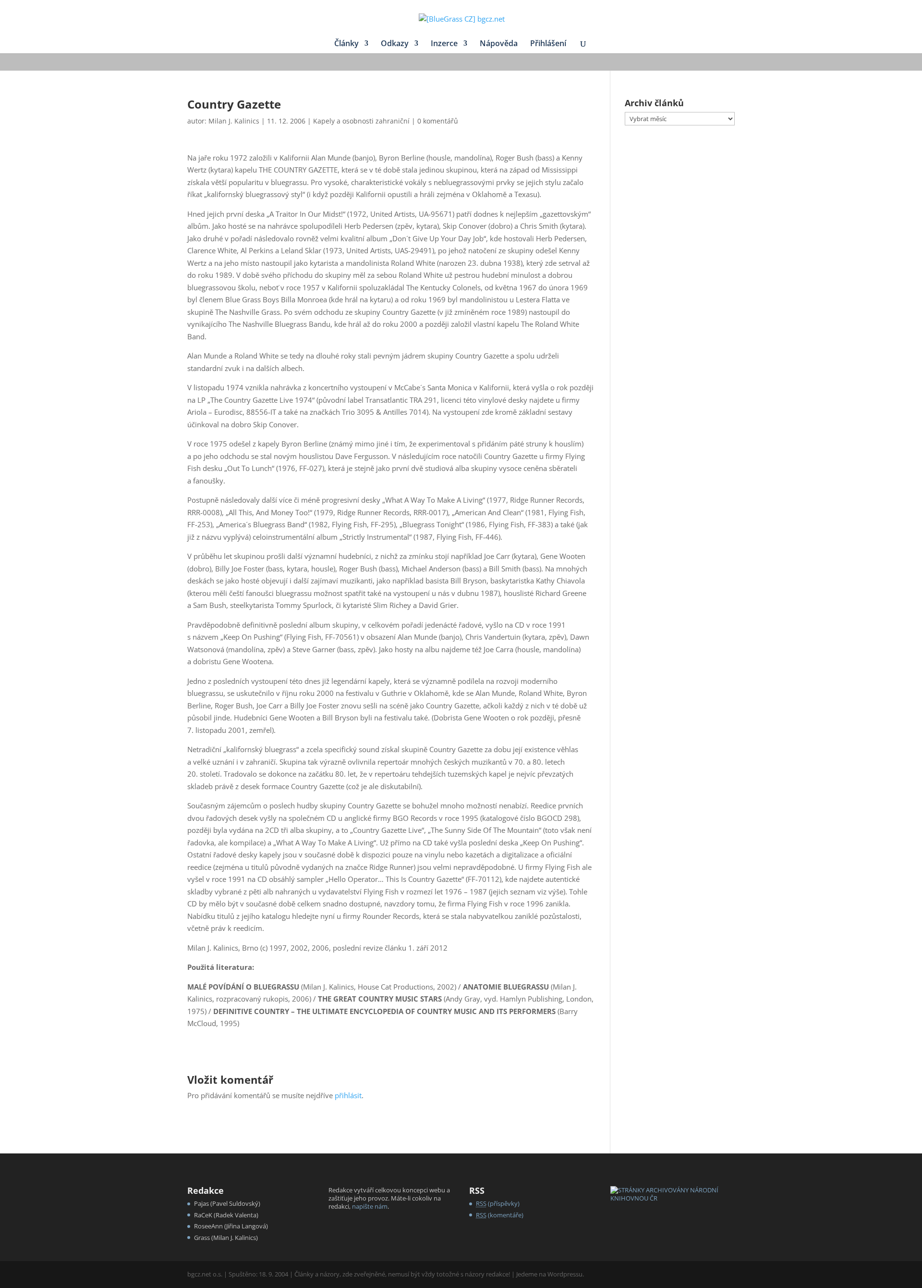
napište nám (370, 1206)
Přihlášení (548, 44)
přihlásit (348, 1095)
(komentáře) (499, 1215)
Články (346, 44)
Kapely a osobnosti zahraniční (361, 120)
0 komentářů (437, 120)
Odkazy (395, 44)
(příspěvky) (498, 1203)
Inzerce (444, 44)
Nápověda (499, 44)
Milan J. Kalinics (233, 120)
